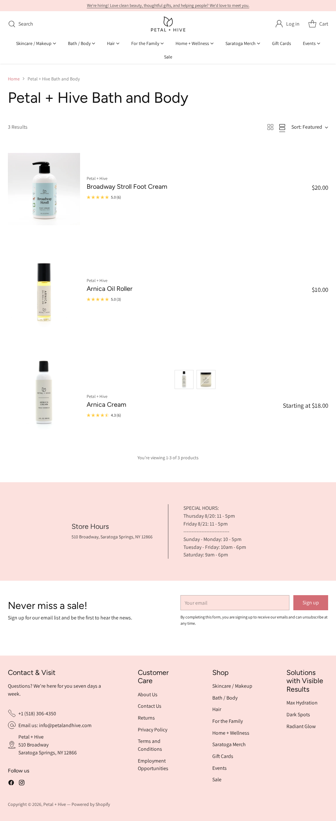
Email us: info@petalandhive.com (55, 725)
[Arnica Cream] (44, 393)
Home (14, 79)
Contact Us (149, 705)
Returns (146, 717)
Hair (216, 709)
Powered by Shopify (91, 804)
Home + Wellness (230, 732)
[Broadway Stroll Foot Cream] (44, 189)
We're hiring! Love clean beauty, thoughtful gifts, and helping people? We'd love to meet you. (168, 5)
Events (219, 768)
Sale (216, 779)
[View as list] (282, 127)
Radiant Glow (301, 726)
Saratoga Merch (229, 744)
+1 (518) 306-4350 (37, 713)
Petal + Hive (54, 804)
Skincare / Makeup (232, 685)
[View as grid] (270, 127)
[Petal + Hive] (168, 24)
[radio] (184, 379)
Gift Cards (222, 756)
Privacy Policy (152, 729)
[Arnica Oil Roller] (44, 291)
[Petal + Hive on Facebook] (11, 784)
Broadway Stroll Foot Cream (127, 186)
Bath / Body (225, 697)
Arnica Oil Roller (110, 288)
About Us (148, 694)
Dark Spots (298, 714)
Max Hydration (302, 702)
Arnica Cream (106, 404)
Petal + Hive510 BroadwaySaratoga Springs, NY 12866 (47, 744)
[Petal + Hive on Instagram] (22, 784)
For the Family (227, 721)
